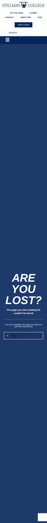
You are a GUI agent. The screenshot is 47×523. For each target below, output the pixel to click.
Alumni (33, 13)
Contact (9, 17)
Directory (25, 17)
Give (40, 17)
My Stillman (16, 13)
